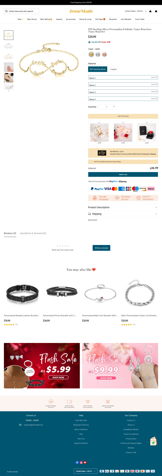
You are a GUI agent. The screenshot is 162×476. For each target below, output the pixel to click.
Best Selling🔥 (46, 19)
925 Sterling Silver (98, 69)
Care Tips (81, 438)
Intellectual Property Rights (131, 443)
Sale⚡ (20, 19)
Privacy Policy (131, 438)
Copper (113, 69)
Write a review (101, 247)
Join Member (126, 19)
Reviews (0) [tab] (10, 233)
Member (131, 447)
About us (131, 424)
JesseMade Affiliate (131, 429)
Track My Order (81, 420)
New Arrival (32, 19)
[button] (21, 11)
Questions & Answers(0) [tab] (33, 233)
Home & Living (85, 19)
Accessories (71, 19)
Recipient (113, 19)
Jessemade (15, 472)
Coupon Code (131, 452)
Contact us (131, 420)
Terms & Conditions (131, 434)
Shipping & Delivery (81, 424)
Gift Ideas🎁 (100, 19)
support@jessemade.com (33, 424)
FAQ (81, 434)
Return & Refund (81, 429)
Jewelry (59, 19)
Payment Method (81, 443)
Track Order (139, 19)
